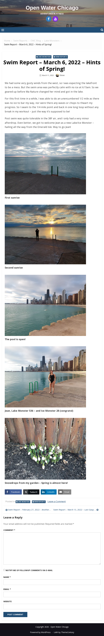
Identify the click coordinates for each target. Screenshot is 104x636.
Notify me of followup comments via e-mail (29, 570)
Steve (62, 75)
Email (7, 589)
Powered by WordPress (40, 632)
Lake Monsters (44, 57)
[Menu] (2, 30)
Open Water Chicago (52, 8)
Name (7, 577)
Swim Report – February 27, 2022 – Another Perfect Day (29, 509)
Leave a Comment (57, 501)
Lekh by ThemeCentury (64, 632)
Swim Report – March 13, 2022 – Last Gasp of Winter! (76, 509)
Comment (9, 530)
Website (7, 601)
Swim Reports (61, 57)
